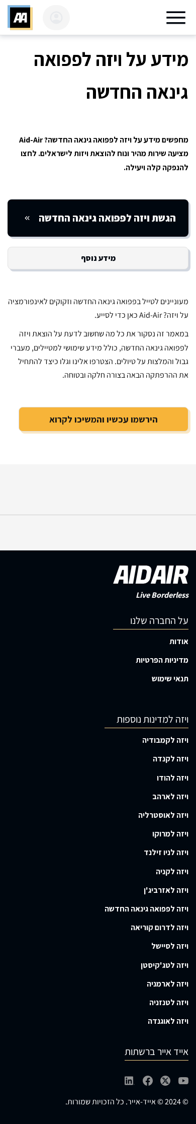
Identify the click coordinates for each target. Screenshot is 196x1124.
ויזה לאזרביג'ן (166, 890)
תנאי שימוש (170, 678)
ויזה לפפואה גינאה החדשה (146, 908)
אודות (178, 641)
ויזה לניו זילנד (166, 852)
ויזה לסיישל (169, 946)
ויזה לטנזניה (168, 1002)
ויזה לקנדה (170, 758)
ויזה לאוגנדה (168, 1021)
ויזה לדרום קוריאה (159, 927)
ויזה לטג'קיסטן (164, 965)
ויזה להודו (172, 777)
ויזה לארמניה (167, 983)
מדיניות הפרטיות (162, 660)
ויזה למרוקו (170, 833)
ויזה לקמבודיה (165, 740)
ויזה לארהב (170, 796)
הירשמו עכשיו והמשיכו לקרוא (103, 419)
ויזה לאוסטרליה (163, 815)
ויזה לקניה (172, 871)
